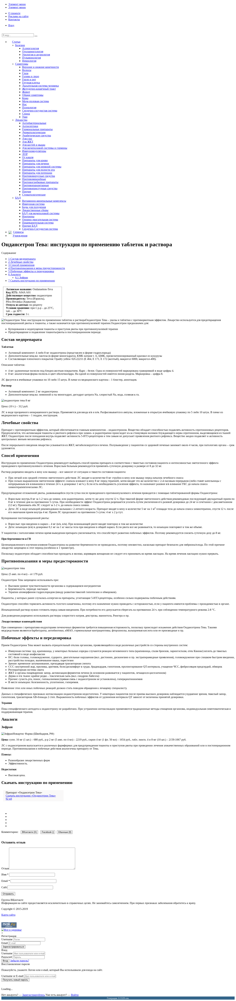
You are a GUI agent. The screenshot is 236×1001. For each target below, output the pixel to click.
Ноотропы (28, 216)
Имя (4, 874)
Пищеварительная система (38, 222)
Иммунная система (33, 204)
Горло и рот (29, 79)
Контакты (14, 19)
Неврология (29, 60)
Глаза (25, 73)
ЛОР (25, 154)
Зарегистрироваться (13, 946)
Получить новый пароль (15, 980)
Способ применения (21, 265)
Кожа (25, 98)
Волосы (26, 70)
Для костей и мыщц (33, 144)
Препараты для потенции (37, 172)
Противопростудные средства (39, 188)
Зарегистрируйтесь (33, 994)
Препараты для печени (35, 163)
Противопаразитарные (35, 185)
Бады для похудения (34, 207)
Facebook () (48, 832)
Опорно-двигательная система (40, 219)
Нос (24, 104)
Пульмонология (31, 57)
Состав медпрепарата (22, 258)
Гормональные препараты (37, 129)
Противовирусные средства (38, 176)
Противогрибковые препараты (40, 182)
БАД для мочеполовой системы (40, 213)
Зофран (21, 277)
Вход (11, 25)
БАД (18, 197)
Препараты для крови (35, 160)
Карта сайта (8, 914)
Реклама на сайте (18, 16)
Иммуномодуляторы (34, 151)
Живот (26, 91)
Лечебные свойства (20, 261)
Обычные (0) (64, 832)
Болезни (20, 45)
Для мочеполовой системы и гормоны (44, 147)
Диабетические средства (36, 135)
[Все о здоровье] (11, 929)
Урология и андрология (36, 54)
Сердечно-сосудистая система (39, 110)
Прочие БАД (29, 225)
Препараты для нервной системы (41, 166)
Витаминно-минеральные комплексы (44, 200)
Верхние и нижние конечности (40, 67)
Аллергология (30, 48)
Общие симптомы (32, 95)
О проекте (14, 13)
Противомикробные (34, 179)
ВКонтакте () (29, 832)
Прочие (26, 191)
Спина (26, 113)
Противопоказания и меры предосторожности (36, 268)
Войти (75, 994)
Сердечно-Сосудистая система (40, 228)
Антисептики (30, 126)
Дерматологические (34, 132)
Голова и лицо (30, 76)
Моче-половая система (35, 101)
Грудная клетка (31, 82)
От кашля (27, 157)
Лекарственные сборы (35, 210)
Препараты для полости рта (38, 169)
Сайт (4, 887)
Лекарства (21, 119)
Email (5, 880)
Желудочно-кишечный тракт (39, 88)
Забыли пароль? (19, 960)
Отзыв (5, 868)
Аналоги (14, 274)
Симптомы (21, 63)
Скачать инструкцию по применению (31, 280)
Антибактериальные (34, 123)
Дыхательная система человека (40, 85)
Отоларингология (32, 51)
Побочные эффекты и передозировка (31, 271)
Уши (24, 116)
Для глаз (27, 138)
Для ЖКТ (27, 141)
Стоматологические (34, 194)
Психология (29, 107)
